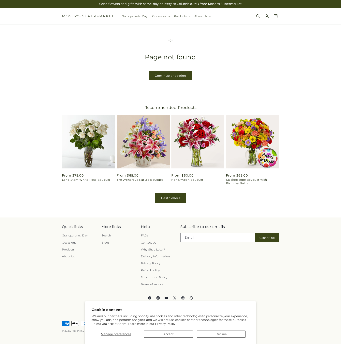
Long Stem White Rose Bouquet (86, 179)
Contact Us (148, 242)
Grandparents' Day (75, 235)
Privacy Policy (165, 324)
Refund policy (150, 270)
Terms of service (152, 284)
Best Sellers (170, 198)
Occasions (69, 242)
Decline (221, 334)
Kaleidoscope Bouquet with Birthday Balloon (246, 181)
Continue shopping (170, 75)
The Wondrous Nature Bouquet (140, 179)
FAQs (144, 235)
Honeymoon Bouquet (187, 179)
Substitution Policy (154, 277)
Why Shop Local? (153, 249)
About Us (68, 256)
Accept (168, 334)
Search (106, 235)
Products (68, 249)
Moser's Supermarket (84, 330)
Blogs (105, 242)
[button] (161, 16)
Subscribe (267, 238)
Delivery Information (155, 256)
